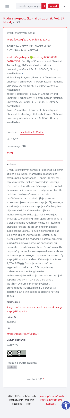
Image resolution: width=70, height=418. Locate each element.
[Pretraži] (43, 6)
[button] (63, 6)
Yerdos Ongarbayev (18, 57)
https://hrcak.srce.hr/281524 (23, 334)
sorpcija (26, 307)
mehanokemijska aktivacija (47, 307)
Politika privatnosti (51, 400)
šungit (10, 307)
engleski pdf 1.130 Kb (32, 132)
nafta (18, 307)
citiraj (10, 153)
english (53, 6)
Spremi (44, 413)
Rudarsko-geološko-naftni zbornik (27, 18)
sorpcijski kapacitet (18, 311)
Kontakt (51, 403)
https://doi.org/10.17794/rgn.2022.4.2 (28, 39)
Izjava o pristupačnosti (51, 396)
